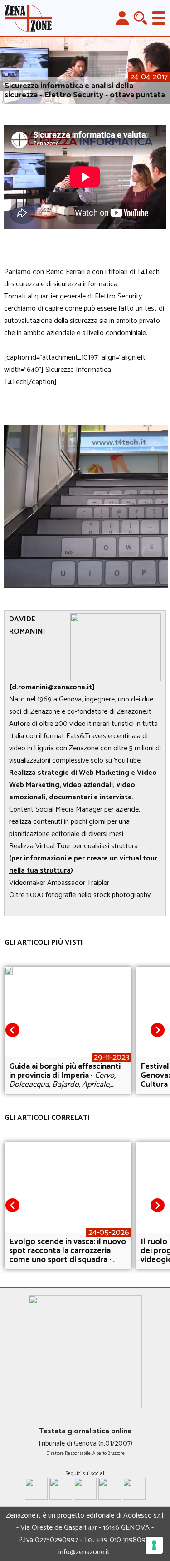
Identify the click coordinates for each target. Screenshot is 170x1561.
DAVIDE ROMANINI (27, 625)
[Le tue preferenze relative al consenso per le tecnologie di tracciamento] (154, 1545)
